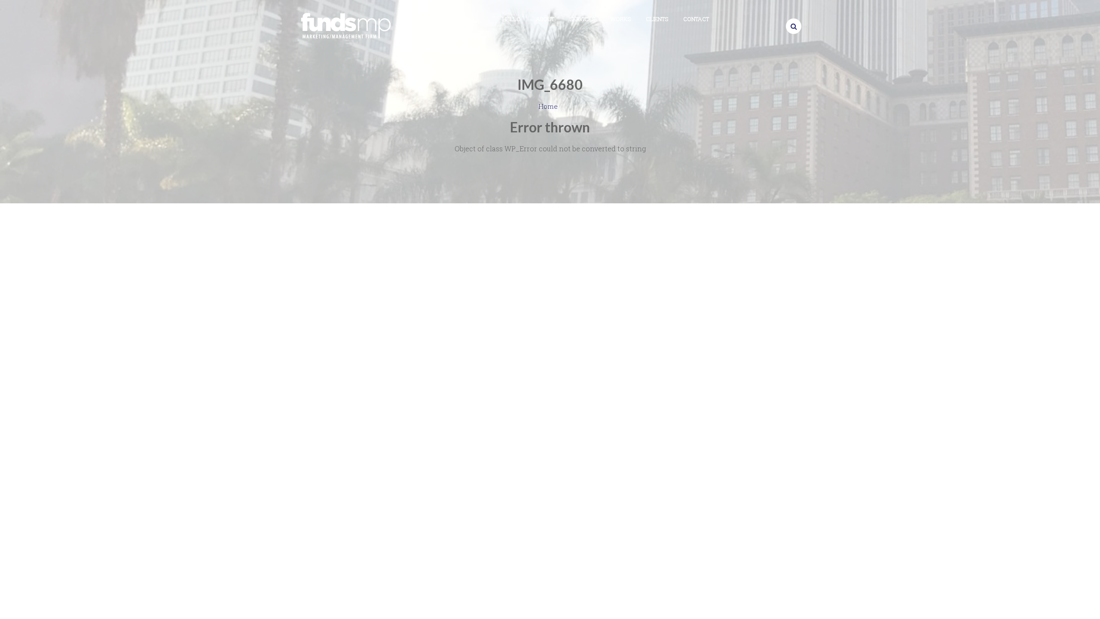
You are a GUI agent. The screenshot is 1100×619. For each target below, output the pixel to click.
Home (548, 106)
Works (620, 19)
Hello (511, 19)
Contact (696, 19)
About (545, 19)
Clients (657, 19)
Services (582, 19)
